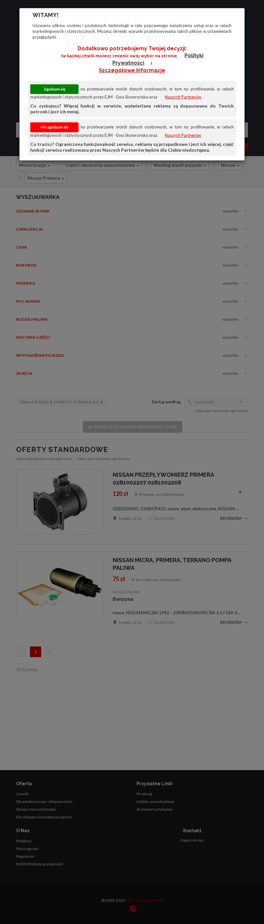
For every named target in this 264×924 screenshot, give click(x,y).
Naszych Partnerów (183, 96)
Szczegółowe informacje (132, 70)
